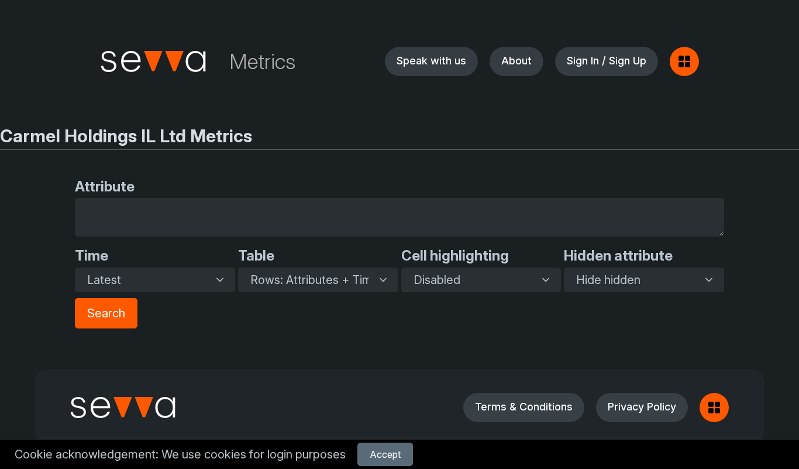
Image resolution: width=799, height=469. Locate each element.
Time (91, 255)
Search (106, 313)
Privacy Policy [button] (642, 406)
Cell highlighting (455, 255)
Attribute (105, 186)
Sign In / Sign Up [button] (606, 60)
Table (256, 255)
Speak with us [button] (431, 60)
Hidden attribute (618, 255)
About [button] (516, 60)
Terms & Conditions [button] (524, 406)
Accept (385, 454)
